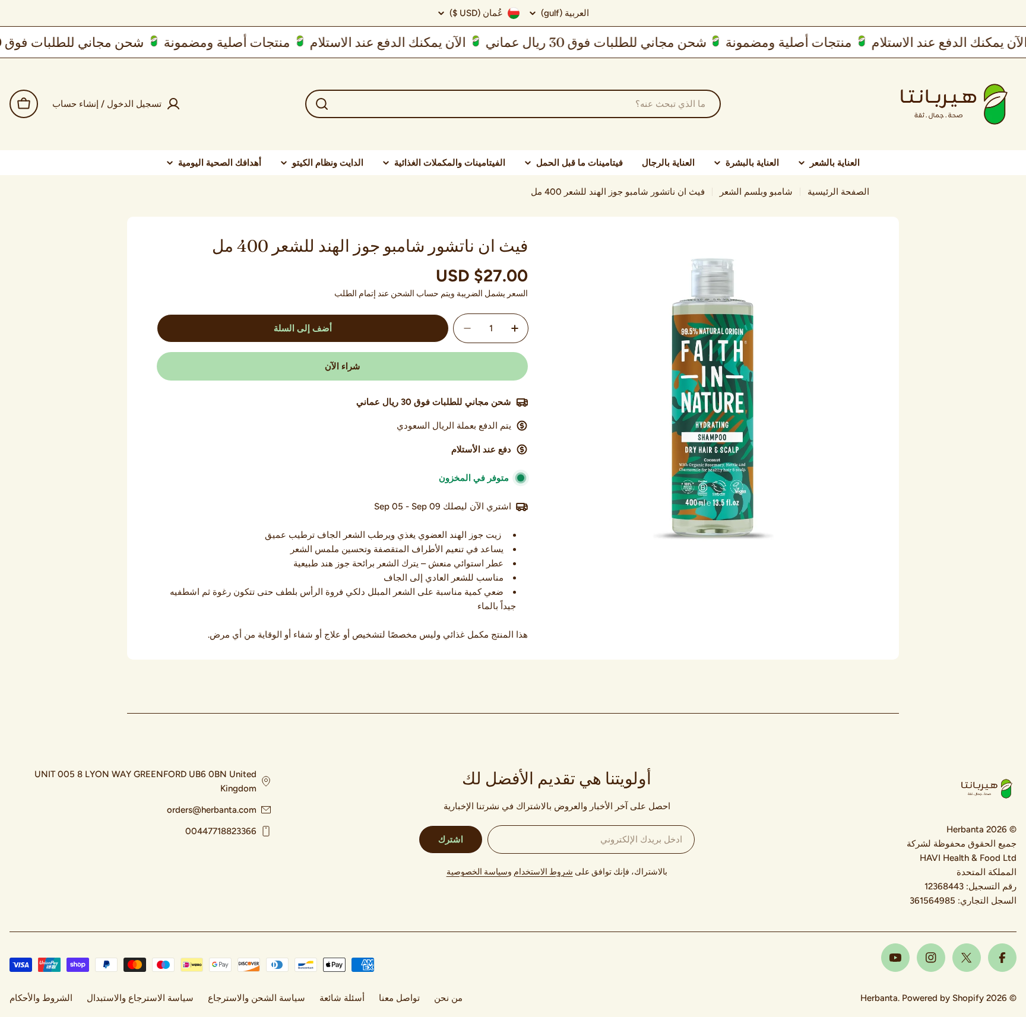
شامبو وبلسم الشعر (756, 191)
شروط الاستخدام (543, 872)
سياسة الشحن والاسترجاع (256, 998)
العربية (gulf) (565, 13)
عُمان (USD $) (476, 13)
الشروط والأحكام (41, 998)
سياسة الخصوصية (477, 872)
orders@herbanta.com (211, 809)
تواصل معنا (399, 998)
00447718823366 (220, 831)
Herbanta (879, 998)
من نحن (448, 998)
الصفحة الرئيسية (838, 191)
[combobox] (513, 104)
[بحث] (322, 104)
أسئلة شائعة (342, 998)
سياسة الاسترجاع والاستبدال (140, 998)
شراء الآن (342, 366)
